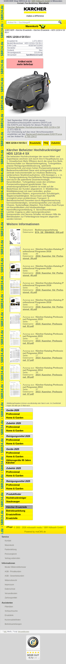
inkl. (5, 631)
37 (43, 389)
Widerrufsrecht (11, 580)
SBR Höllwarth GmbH (40, 1)
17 (43, 355)
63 (43, 338)
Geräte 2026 (12, 410)
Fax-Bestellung (31, 3)
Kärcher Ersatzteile (24, 30)
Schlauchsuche (11, 611)
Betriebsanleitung (15, 511)
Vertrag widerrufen (12, 558)
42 (43, 304)
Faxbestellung (11, 549)
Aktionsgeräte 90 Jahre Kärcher (18, 461)
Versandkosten (11, 593)
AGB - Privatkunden (13, 571)
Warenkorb (44, 3)
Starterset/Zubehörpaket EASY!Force (44, 134)
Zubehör (55, 143)
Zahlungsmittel (11, 598)
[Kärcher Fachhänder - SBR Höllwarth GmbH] (35, 12)
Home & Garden (14, 417)
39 (43, 254)
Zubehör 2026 (13, 423)
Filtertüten (9, 607)
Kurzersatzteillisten (13, 620)
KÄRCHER (9, 30)
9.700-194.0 (31, 136)
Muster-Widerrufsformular (15, 567)
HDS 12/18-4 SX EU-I (16, 143)
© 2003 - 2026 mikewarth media (27, 527)
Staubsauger (13, 501)
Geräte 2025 (12, 449)
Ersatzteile (35, 143)
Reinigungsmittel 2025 (18, 481)
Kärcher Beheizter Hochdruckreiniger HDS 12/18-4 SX (33, 127)
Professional (13, 414)
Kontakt (20, 3)
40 (43, 271)
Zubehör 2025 (13, 468)
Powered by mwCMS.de (35, 532)
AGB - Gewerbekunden (14, 576)
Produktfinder (13, 494)
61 (43, 321)
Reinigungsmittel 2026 (18, 436)
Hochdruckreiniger (16, 498)
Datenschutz (10, 589)
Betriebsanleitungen (13, 624)
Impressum (9, 585)
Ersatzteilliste (13, 514)
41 (43, 287)
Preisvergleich (11, 554)
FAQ (46, 143)
